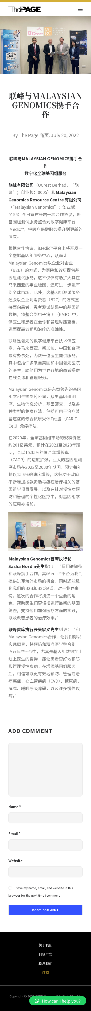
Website (15, 860)
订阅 (45, 972)
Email (14, 833)
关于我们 (45, 945)
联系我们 (45, 963)
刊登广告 (45, 954)
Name (14, 806)
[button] (57, 1000)
